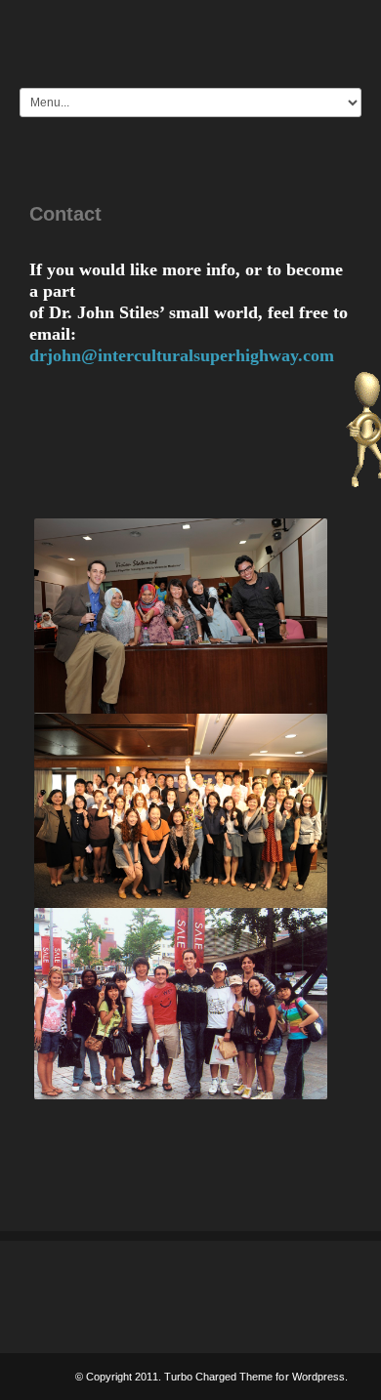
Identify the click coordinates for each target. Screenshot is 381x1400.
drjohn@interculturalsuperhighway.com (181, 355)
